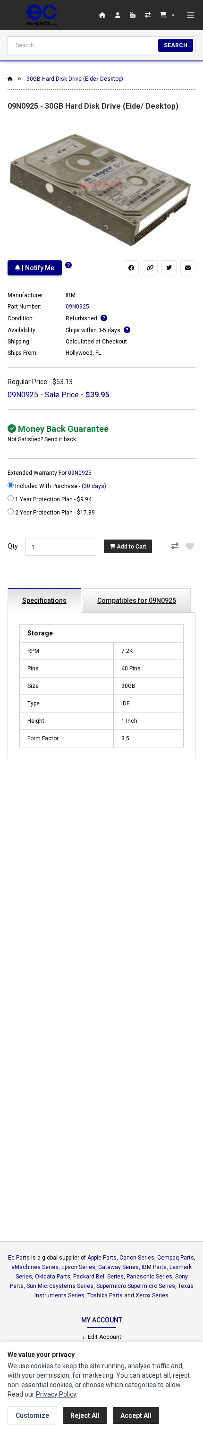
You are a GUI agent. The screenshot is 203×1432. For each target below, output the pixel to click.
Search (175, 45)
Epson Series (78, 1267)
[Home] (42, 15)
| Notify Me (37, 268)
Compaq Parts (175, 1257)
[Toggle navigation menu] (190, 15)
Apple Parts (102, 1257)
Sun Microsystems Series (59, 1286)
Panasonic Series (149, 1276)
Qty (13, 546)
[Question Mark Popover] (68, 265)
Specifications (44, 600)
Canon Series (136, 1257)
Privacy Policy (56, 1394)
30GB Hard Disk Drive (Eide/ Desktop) (74, 79)
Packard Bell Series (98, 1276)
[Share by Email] (187, 267)
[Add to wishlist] (189, 546)
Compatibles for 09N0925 (136, 600)
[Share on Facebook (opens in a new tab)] (131, 267)
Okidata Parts (52, 1276)
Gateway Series (118, 1267)
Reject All (85, 1415)
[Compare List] (148, 15)
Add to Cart (130, 546)
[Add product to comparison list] (174, 546)
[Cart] (167, 15)
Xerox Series (152, 1295)
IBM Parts (154, 1267)
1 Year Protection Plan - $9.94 (53, 499)
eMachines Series (35, 1267)
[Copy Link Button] (150, 267)
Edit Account (103, 1337)
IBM (71, 295)
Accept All (136, 1415)
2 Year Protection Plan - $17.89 (54, 512)
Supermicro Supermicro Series (135, 1286)
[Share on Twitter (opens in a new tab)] (169, 267)
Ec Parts (19, 1257)
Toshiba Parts (105, 1295)
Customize (32, 1415)
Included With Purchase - (60, 486)
